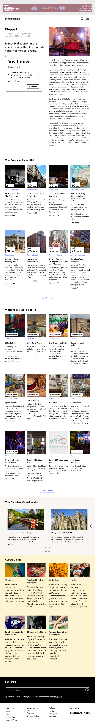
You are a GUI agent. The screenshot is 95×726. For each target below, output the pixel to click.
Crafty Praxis (75, 403)
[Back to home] (12, 18)
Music (73, 580)
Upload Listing (33, 716)
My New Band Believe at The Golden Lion (15, 195)
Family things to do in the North (14, 633)
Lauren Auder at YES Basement (57, 195)
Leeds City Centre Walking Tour (12, 260)
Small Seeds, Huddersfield (75, 461)
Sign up (86, 691)
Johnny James (11, 33)
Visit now (33, 86)
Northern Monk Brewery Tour (33, 260)
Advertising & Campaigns (32, 709)
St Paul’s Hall (83, 70)
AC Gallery (53, 403)
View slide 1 (46, 551)
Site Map (30, 713)
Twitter (51, 711)
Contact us (9, 709)
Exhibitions (54, 580)
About (7, 711)
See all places (47, 490)
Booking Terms (11, 720)
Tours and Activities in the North (58, 633)
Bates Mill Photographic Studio (58, 461)
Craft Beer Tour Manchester (76, 260)
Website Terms (11, 717)
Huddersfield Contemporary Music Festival (69, 133)
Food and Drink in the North (35, 581)
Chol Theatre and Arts (58, 343)
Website (16, 81)
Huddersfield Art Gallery (77, 344)
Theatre (9, 580)
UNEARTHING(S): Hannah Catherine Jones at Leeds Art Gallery (78, 197)
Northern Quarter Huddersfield (12, 461)
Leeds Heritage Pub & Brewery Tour (35, 195)
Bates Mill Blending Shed (34, 461)
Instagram (53, 714)
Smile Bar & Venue (34, 343)
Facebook (53, 716)
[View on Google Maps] (38, 75)
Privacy (8, 714)
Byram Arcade (11, 403)
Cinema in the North (36, 632)
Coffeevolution (33, 400)
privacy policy (56, 696)
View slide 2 (49, 551)
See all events (47, 298)
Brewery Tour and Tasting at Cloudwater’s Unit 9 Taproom (58, 261)
